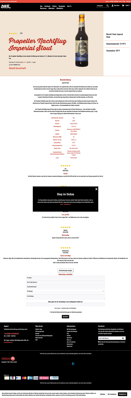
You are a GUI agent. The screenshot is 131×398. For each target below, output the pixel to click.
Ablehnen (102, 394)
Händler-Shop (38, 329)
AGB (36, 340)
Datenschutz (70, 344)
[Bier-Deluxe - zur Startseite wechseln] (6, 6)
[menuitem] (41, 6)
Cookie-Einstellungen (72, 331)
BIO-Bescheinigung (71, 329)
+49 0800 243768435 (113, 1)
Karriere (69, 335)
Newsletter (69, 338)
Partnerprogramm (39, 331)
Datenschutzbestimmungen (63, 312)
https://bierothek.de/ (65, 204)
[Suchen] (107, 5)
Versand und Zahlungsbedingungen (43, 335)
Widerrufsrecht (39, 338)
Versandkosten (62, 353)
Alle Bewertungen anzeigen (65, 270)
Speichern (65, 317)
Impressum (69, 346)
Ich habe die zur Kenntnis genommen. (66, 312)
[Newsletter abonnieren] (123, 338)
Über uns (69, 340)
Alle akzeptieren (112, 394)
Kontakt (37, 333)
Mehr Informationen (81, 395)
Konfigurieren (122, 394)
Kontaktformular (8, 342)
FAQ (68, 333)
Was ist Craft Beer (71, 342)
